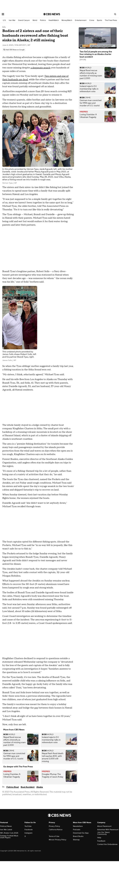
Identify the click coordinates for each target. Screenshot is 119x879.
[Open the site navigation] (18, 14)
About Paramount (104, 826)
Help (99, 838)
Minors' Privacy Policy (57, 840)
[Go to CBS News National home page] (51, 14)
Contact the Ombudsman (107, 844)
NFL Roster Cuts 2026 (9, 833)
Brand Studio (78, 836)
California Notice (55, 830)
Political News (6, 826)
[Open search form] (115, 14)
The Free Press (111, 20)
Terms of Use (54, 836)
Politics (43, 20)
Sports (99, 20)
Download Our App (81, 833)
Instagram (28, 833)
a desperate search (40, 67)
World (35, 20)
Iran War (12, 20)
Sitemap (76, 840)
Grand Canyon (24, 20)
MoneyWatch (67, 20)
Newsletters (78, 826)
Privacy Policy (54, 826)
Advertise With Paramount (107, 830)
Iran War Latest (6, 830)
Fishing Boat (12, 787)
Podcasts (76, 830)
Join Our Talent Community (103, 833)
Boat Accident (28, 787)
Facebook (29, 830)
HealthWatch (54, 20)
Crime (91, 20)
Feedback (101, 841)
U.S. (4, 20)
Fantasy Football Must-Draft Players (9, 837)
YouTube (28, 826)
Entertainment (80, 20)
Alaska (39, 787)
